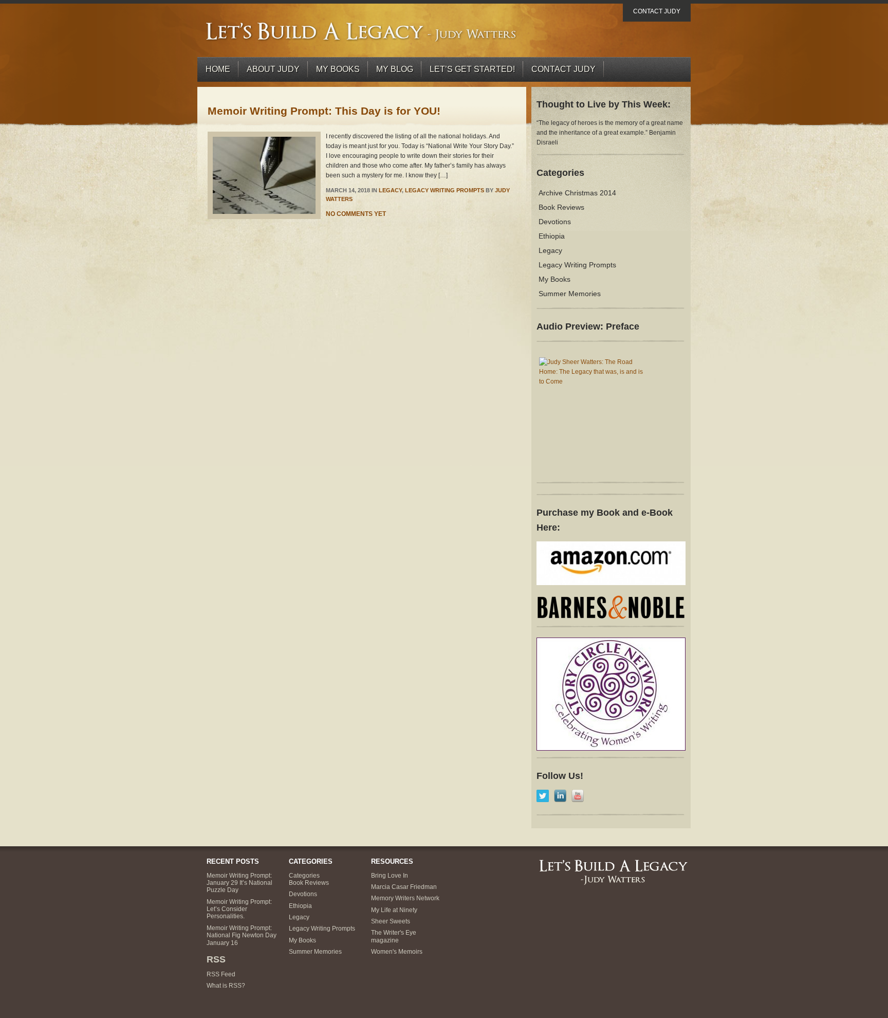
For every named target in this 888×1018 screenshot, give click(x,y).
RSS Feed (221, 974)
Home (218, 69)
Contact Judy (656, 11)
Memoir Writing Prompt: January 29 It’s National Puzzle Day (239, 883)
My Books (338, 69)
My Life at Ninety (394, 910)
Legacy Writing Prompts (444, 190)
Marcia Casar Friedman (404, 886)
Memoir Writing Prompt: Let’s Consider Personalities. (239, 909)
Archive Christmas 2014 (577, 193)
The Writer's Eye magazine (393, 936)
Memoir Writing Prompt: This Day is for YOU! (324, 111)
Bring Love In (389, 875)
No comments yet (356, 213)
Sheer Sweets (390, 921)
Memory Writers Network (405, 898)
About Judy (273, 69)
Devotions (555, 221)
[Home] (361, 31)
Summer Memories (570, 293)
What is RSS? (226, 985)
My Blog (394, 69)
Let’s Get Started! (472, 69)
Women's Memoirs (396, 951)
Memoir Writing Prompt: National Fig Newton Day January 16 (241, 935)
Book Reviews (561, 207)
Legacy (390, 190)
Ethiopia (552, 236)
